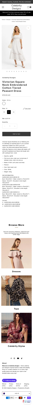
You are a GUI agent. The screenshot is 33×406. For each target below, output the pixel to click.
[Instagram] (14, 358)
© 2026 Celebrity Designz (9, 388)
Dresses (8, 19)
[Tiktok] (21, 358)
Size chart (28, 108)
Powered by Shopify (23, 388)
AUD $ (17, 393)
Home (3, 19)
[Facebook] (11, 358)
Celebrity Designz (16, 7)
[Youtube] (18, 358)
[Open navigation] (2, 7)
